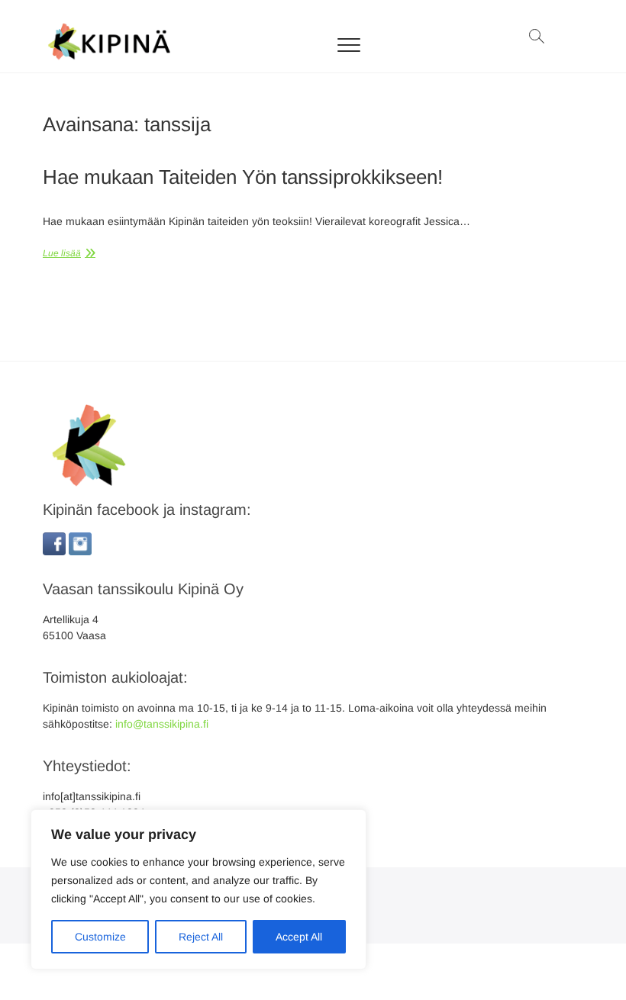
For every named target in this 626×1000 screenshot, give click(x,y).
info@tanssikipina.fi (161, 724)
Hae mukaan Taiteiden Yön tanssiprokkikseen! (243, 177)
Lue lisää (62, 253)
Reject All (201, 937)
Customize (100, 937)
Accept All (299, 937)
